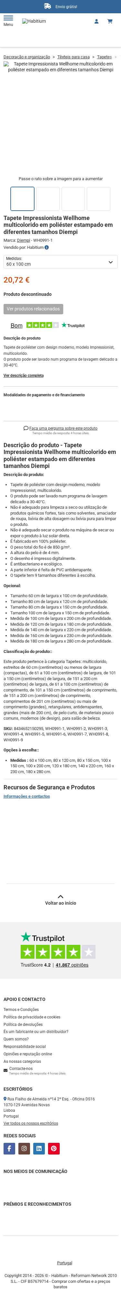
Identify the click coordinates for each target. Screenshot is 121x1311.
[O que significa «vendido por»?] (47, 247)
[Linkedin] (39, 1148)
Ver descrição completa (24, 375)
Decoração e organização (27, 56)
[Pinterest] (54, 1148)
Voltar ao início (60, 903)
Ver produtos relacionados (33, 308)
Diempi (23, 240)
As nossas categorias (22, 1061)
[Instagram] (24, 1148)
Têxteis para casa (73, 56)
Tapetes (104, 56)
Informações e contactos (27, 796)
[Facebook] (9, 1148)
